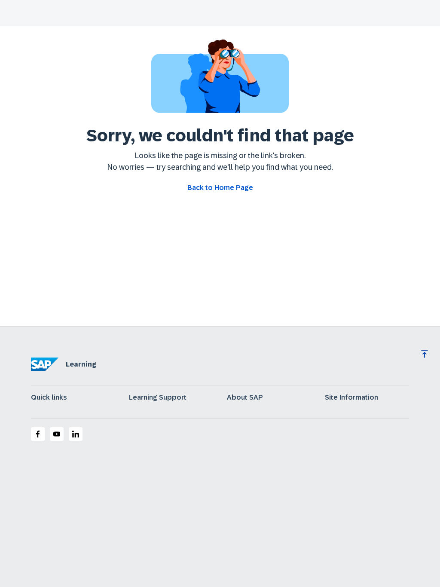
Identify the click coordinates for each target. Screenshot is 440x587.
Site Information (351, 397)
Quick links (49, 397)
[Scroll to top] (424, 354)
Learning (81, 364)
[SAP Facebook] (38, 434)
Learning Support (157, 397)
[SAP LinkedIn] (75, 434)
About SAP (245, 397)
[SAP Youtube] (57, 434)
